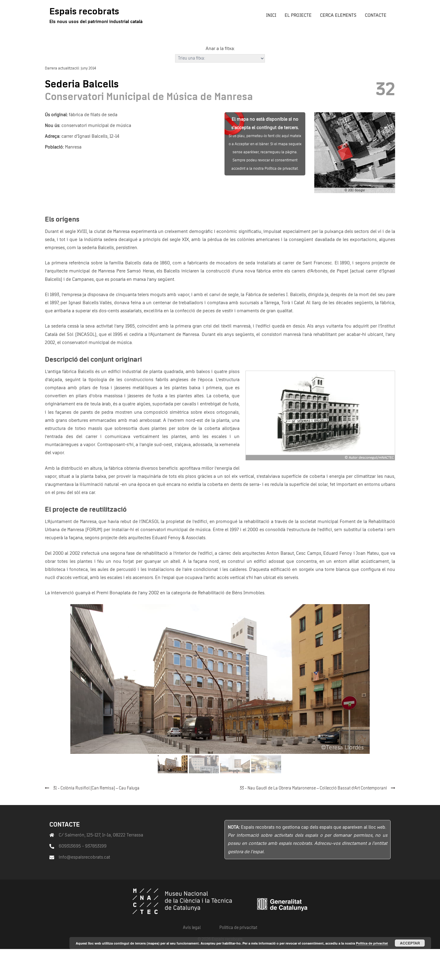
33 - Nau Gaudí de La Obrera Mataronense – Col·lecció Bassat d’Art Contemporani (313, 788)
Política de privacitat (238, 928)
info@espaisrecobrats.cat (84, 857)
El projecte (298, 15)
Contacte (375, 15)
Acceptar (410, 943)
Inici (271, 15)
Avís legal (192, 928)
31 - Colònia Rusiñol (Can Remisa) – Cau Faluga (96, 788)
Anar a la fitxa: (220, 48)
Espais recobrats (84, 11)
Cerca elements (338, 15)
